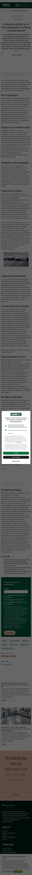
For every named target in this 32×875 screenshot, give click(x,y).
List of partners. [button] (19, 442)
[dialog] (16, 437)
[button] (16, 433)
